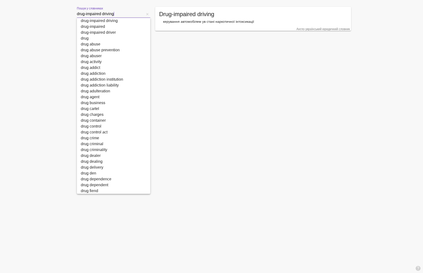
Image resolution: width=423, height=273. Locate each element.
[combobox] (110, 14)
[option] (113, 21)
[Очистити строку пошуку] (147, 14)
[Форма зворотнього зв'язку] (418, 268)
